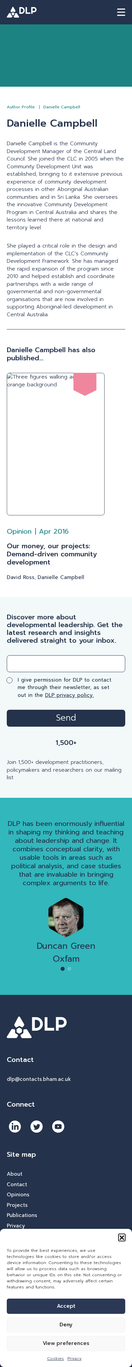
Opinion (19, 531)
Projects (17, 1205)
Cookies (55, 1358)
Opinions (18, 1194)
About (14, 1174)
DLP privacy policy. (69, 695)
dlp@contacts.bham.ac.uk (39, 1079)
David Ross (21, 577)
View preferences (66, 1343)
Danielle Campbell (61, 577)
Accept (66, 1306)
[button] (121, 1237)
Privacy (74, 1358)
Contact (17, 1184)
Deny (66, 1324)
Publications (22, 1215)
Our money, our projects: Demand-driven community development (52, 554)
